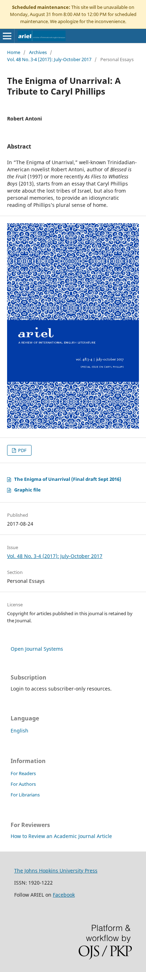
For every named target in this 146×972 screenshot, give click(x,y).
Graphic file (27, 490)
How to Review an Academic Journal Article (61, 836)
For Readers (23, 773)
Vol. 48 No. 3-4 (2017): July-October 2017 (49, 59)
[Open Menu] (7, 36)
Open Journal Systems (37, 648)
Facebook (64, 894)
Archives (38, 52)
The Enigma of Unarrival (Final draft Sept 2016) (67, 479)
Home (13, 52)
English (19, 730)
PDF (22, 450)
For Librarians (25, 794)
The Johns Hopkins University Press (55, 870)
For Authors (23, 784)
